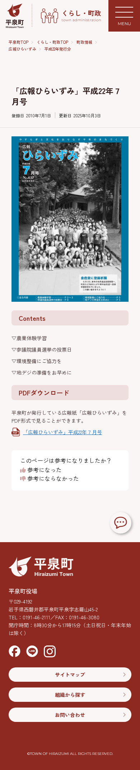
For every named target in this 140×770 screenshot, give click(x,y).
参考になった (44, 470)
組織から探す (70, 694)
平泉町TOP (18, 42)
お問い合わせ (70, 714)
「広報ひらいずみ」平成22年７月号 (62, 432)
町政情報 (84, 42)
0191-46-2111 (36, 617)
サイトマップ (70, 674)
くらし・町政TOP (52, 42)
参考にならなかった (52, 478)
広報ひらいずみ (22, 49)
